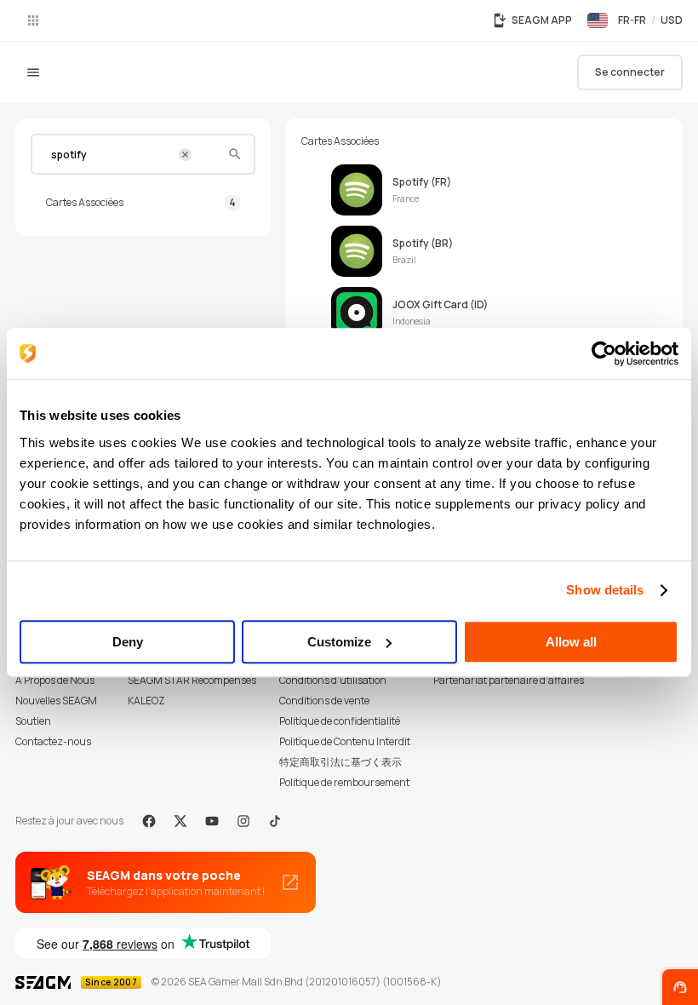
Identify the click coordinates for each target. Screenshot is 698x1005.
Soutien (33, 721)
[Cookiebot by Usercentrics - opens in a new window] (603, 353)
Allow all (571, 642)
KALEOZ (146, 700)
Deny (127, 642)
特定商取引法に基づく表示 (340, 762)
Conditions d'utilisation (332, 680)
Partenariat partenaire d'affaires (508, 680)
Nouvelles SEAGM (56, 700)
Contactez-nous (53, 741)
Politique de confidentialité (339, 721)
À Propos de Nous (54, 680)
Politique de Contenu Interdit (344, 741)
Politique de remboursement (344, 782)
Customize (339, 642)
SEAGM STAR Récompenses (192, 680)
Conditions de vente (324, 700)
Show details (605, 590)
